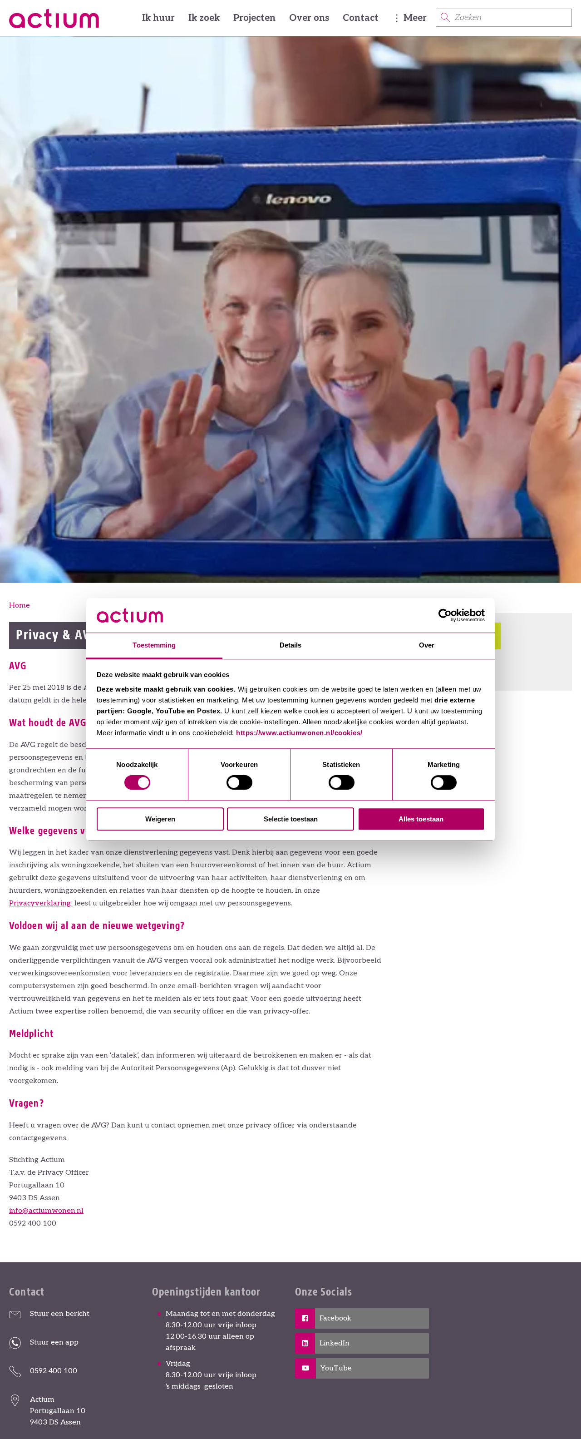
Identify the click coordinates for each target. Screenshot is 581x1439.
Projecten (254, 18)
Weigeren (160, 819)
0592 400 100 (53, 1371)
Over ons (309, 18)
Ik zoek (204, 18)
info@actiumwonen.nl (46, 1211)
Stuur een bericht (59, 1314)
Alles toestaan (421, 819)
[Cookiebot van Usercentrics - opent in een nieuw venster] (445, 615)
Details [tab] (291, 645)
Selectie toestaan (291, 819)
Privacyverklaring (41, 903)
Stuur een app (54, 1342)
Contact (361, 18)
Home (19, 605)
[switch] (239, 782)
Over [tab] (426, 645)
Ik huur (158, 18)
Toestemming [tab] (154, 645)
